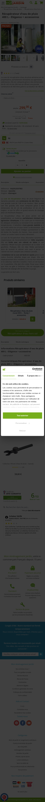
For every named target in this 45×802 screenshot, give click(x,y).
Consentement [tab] (9, 376)
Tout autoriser (22, 415)
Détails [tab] (21, 376)
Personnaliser (21, 423)
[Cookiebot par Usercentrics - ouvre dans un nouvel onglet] (32, 369)
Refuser (22, 431)
